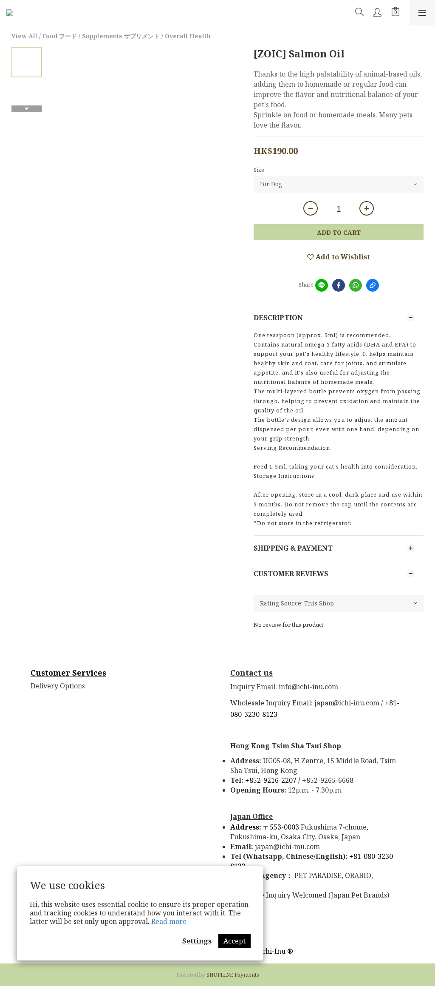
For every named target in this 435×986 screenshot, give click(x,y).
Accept (234, 941)
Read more (168, 921)
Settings (197, 941)
